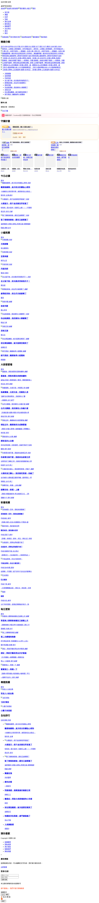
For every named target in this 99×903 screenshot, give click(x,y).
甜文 (6, 33)
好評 (6, 17)
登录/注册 (4, 879)
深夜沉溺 (8, 90)
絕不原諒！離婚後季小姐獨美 (15, 94)
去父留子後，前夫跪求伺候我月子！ (17, 80)
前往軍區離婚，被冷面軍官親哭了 (16, 92)
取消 (3, 894)
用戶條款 (8, 847)
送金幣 (28, 37)
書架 (37, 37)
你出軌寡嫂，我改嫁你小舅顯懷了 (16, 87)
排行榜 (7, 12)
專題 (6, 14)
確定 (7, 894)
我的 (45, 37)
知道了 (3, 901)
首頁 (7, 37)
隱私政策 (8, 844)
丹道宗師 (8, 78)
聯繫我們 (8, 849)
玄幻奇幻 (8, 28)
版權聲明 (8, 842)
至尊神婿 (8, 76)
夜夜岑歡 (8, 85)
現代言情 (8, 21)
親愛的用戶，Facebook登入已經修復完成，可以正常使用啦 (23, 115)
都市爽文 (8, 24)
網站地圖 (8, 851)
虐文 (6, 31)
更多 (2, 180)
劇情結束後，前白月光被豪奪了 (15, 83)
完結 (6, 19)
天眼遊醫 (8, 73)
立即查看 (4, 867)
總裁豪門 (8, 26)
